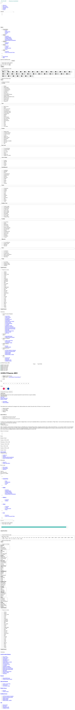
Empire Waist (6, 243)
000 (5, 71)
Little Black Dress (7, 111)
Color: (1, 386)
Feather (5, 176)
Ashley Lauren (8, 317)
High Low (6, 136)
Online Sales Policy (4, 398)
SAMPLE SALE (8, 360)
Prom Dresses (6, 97)
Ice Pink (5, 288)
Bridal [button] (4, 487)
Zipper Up (6, 154)
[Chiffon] (3, 578)
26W (52, 74)
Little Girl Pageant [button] (6, 338)
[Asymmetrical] (3, 583)
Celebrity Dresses (7, 132)
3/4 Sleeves (6, 252)
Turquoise (6, 278)
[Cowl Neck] (3, 587)
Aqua (5, 277)
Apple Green (6, 274)
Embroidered (6, 174)
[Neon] (2, 569)
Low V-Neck (6, 226)
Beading (5, 171)
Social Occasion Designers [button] (8, 313)
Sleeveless (6, 256)
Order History (5, 468)
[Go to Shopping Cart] (0, 2)
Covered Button (7, 148)
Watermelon (6, 292)
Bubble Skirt (6, 131)
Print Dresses (6, 117)
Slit (4, 143)
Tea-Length (6, 215)
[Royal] (8, 389)
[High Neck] (3, 589)
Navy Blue (6, 283)
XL (27, 76)
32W (69, 74)
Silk (4, 198)
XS (10, 76)
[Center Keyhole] (4, 558)
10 (34, 71)
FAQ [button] (4, 512)
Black (5, 303)
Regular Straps (6, 263)
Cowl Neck (6, 221)
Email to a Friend (3, 399)
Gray (5, 304)
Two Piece (6, 126)
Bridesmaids (6, 87)
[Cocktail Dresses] (5, 549)
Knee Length (6, 212)
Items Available (5, 402)
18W (30, 74)
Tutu (5, 125)
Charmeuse (6, 188)
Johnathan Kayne (8, 319)
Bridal (5, 86)
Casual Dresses (7, 88)
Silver (5, 305)
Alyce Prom (7, 316)
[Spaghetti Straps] (3, 605)
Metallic (5, 161)
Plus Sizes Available (7, 140)
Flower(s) (6, 177)
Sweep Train (6, 214)
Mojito (5, 273)
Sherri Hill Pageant (8, 336)
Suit (4, 122)
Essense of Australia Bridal (10, 351)
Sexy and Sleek (7, 118)
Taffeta (5, 199)
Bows (5, 172)
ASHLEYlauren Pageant (9, 337)
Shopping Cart (5, 7)
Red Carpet (6, 100)
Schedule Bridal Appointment (8, 457)
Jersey (5, 191)
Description (5, 401)
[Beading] (3, 573)
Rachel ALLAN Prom (9, 326)
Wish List (4, 5)
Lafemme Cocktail (8, 325)
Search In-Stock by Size (6, 68)
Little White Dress (7, 112)
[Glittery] (2, 567)
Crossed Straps (6, 149)
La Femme (7, 324)
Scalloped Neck (7, 231)
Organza (5, 195)
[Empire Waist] (3, 594)
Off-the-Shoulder (7, 227)
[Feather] (3, 579)
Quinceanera (6, 99)
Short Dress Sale (8, 359)
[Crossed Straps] (4, 562)
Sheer (5, 153)
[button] (5, 29)
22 (61, 71)
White (5, 647)
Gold (5, 301)
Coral (5, 297)
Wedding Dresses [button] (6, 348)
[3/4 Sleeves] (4, 599)
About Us (4, 462)
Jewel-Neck (6, 225)
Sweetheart (6, 235)
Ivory (5, 298)
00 (9, 71)
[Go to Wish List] (2, 2)
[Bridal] (5, 546)
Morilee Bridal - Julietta (9, 354)
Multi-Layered (6, 137)
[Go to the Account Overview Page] (0, 3)
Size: (1, 381)
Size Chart (2, 397)
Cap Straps (6, 261)
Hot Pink (5, 290)
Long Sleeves (6, 253)
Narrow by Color (5, 269)
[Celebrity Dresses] (4, 557)
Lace (5, 179)
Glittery (5, 160)
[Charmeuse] (3, 577)
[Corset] (4, 559)
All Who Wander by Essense (10, 350)
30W (63, 74)
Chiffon (5, 189)
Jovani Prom (7, 320)
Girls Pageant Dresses (8, 94)
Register (4, 8)
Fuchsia (5, 291)
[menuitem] (39, 5)
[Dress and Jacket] (4, 553)
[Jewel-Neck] (3, 590)
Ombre (5, 164)
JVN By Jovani (8, 322)
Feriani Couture (8, 346)
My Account (5, 6)
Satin (5, 196)
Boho (5, 107)
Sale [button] (3, 355)
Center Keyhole (7, 133)
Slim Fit (5, 245)
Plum (5, 294)
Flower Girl (6, 93)
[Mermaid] (3, 595)
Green (5, 275)
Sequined (5, 197)
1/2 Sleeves (6, 250)
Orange (5, 296)
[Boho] (4, 552)
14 (43, 71)
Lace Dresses (6, 110)
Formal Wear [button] (5, 478)
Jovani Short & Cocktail (9, 321)
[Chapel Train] (3, 584)
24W (46, 74)
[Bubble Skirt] (4, 556)
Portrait (5, 230)
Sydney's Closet (8, 331)
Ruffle (5, 180)
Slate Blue (6, 281)
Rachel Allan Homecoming (10, 328)
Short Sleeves (6, 255)
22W (41, 74)
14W (18, 74)
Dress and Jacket (7, 108)
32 (13, 74)
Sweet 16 (5, 101)
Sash (5, 181)
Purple (5, 284)
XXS (5, 76)
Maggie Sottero (8, 352)
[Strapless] (3, 606)
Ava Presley (7, 318)
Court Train (6, 209)
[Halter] (3, 588)
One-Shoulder (6, 228)
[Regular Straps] (3, 604)
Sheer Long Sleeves (7, 254)
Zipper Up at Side (7, 155)
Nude (5, 299)
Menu (2, 27)
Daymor (6, 345)
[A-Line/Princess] (3, 593)
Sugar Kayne (7, 341)
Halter (5, 223)
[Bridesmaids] (5, 547)
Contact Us (5, 455)
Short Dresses (6, 120)
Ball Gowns (6, 106)
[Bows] (3, 574)
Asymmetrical (6, 207)
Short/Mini (6, 213)
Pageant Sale (7, 357)
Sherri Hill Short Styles (9, 330)
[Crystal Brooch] (3, 575)
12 (38, 71)
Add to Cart (3, 393)
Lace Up (5, 150)
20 (57, 71)
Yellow (5, 271)
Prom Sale (7, 358)
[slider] (67, 527)
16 (47, 71)
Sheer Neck (6, 233)
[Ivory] (6, 389)
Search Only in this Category (7, 62)
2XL (32, 76)
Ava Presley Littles (8, 342)
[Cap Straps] (3, 603)
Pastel (5, 165)
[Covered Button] (4, 561)
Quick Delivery (18, 377)
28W (57, 74)
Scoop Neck (6, 232)
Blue (5, 282)
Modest (5, 114)
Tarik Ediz (7, 332)
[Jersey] (3, 580)
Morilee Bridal (8, 353)
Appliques (6, 170)
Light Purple (6, 287)
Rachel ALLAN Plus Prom (10, 327)
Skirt (5, 121)
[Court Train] (3, 585)
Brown (5, 302)
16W (24, 74)
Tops (5, 124)
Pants (5, 115)
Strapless (5, 234)
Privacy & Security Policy (7, 458)
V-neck (5, 237)
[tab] (39, 323)
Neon (5, 162)
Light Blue (6, 280)
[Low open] (4, 564)
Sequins (5, 183)
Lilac (5, 285)
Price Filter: (4, 63)
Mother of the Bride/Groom (9, 96)
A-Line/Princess (7, 242)
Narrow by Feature (5, 81)
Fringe (5, 178)
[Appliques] (3, 572)
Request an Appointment (13, 0)
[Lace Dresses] (4, 554)
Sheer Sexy (6, 119)
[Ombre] (2, 570)
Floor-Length (6, 210)
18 (52, 71)
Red (5, 295)
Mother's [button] (4, 497)
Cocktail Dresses (7, 89)
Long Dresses (6, 113)
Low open (6, 151)
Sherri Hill (7, 329)
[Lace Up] (4, 563)
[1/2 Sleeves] (4, 598)
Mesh (5, 194)
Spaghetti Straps (7, 264)
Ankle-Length (6, 206)
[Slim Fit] (3, 596)
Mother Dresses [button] (6, 343)
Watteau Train (6, 216)
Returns (4, 456)
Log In (4, 9)
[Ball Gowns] (4, 551)
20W (35, 74)
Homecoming (6, 95)
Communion (6, 90)
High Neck (6, 224)
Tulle (5, 201)
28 (4, 74)
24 (66, 71)
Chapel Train (6, 208)
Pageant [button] (4, 333)
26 (70, 71)
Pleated (5, 139)
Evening (5, 91)
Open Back (6, 138)
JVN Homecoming (8, 323)
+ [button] (3, 314)
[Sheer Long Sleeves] (4, 601)
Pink (5, 289)
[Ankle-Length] (3, 582)
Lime (5, 276)
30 (8, 74)
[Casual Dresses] (5, 548)
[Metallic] (2, 568)
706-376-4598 (3, 0)
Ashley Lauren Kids (9, 340)
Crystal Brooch (7, 173)
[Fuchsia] (4, 389)
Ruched (5, 142)
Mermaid (5, 244)
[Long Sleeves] (4, 600)
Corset (5, 135)
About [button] (4, 504)
